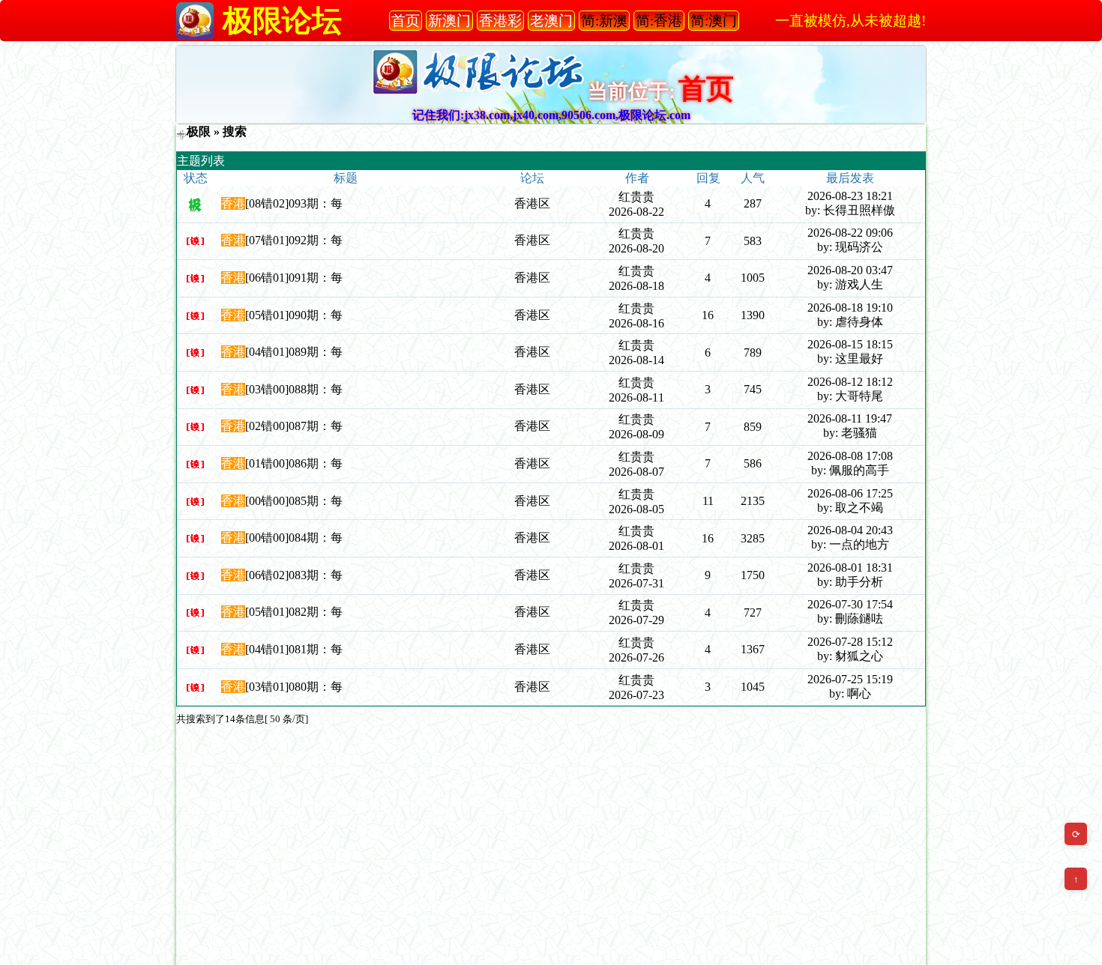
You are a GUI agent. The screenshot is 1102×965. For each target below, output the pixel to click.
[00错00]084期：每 (294, 537)
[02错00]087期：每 (294, 426)
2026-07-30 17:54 (850, 604)
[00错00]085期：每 (294, 500)
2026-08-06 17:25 (850, 493)
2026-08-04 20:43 (850, 530)
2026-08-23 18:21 (850, 196)
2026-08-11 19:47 (849, 418)
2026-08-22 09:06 (850, 232)
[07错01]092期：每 (294, 240)
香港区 (532, 203)
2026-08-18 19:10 (850, 307)
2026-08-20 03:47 (850, 270)
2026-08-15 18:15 (850, 344)
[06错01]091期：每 (294, 277)
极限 (199, 131)
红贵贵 (636, 196)
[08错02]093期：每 (294, 203)
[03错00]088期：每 (294, 389)
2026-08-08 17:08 (850, 456)
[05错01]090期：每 (294, 315)
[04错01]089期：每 (294, 351)
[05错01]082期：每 (294, 611)
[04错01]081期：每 (294, 649)
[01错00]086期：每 (294, 463)
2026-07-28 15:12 (850, 641)
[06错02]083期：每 (294, 575)
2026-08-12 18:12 (850, 381)
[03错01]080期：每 (294, 686)
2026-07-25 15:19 (850, 679)
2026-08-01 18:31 (850, 567)
